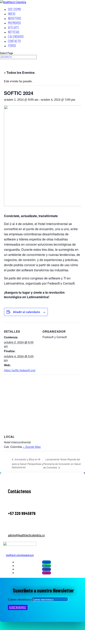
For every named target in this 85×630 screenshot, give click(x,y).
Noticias (13, 32)
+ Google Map (32, 447)
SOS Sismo (14, 9)
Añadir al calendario (26, 312)
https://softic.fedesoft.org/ (20, 370)
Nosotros (14, 18)
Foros (12, 45)
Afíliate (13, 27)
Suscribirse (17, 607)
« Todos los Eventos (19, 72)
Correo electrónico (19, 599)
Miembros (14, 23)
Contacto (14, 41)
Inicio (11, 13)
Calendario (16, 36)
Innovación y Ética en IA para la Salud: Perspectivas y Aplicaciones (27, 463)
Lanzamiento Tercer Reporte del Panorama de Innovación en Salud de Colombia (62, 463)
